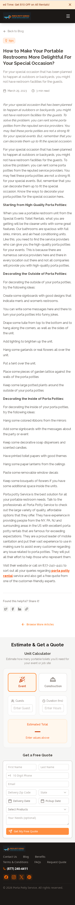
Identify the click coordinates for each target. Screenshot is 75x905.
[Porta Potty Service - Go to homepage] (17, 16)
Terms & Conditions (15, 862)
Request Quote (56, 862)
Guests (19, 700)
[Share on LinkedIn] (19, 609)
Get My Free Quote (26, 831)
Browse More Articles (40, 624)
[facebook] (6, 877)
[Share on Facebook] (12, 609)
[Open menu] (68, 16)
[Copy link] (26, 609)
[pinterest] (29, 877)
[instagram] (14, 877)
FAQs (37, 862)
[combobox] (54, 792)
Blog (26, 856)
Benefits (40, 856)
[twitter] (21, 877)
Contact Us (10, 856)
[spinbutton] (22, 708)
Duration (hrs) (55, 700)
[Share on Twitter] (5, 609)
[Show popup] (66, 792)
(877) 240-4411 (17, 869)
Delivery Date (21, 801)
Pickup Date (53, 801)
